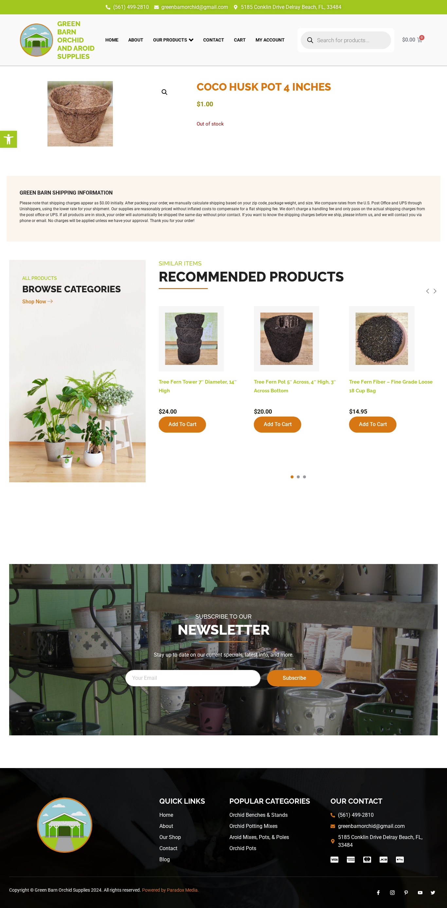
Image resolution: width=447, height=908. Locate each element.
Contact (213, 40)
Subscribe (294, 678)
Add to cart (182, 424)
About (135, 40)
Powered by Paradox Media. (170, 890)
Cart (240, 40)
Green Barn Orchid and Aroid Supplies (76, 40)
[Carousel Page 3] (304, 476)
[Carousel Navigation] (298, 292)
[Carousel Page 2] (298, 476)
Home (111, 40)
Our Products (170, 40)
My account (270, 40)
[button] (8, 139)
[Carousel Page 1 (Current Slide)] (292, 476)
